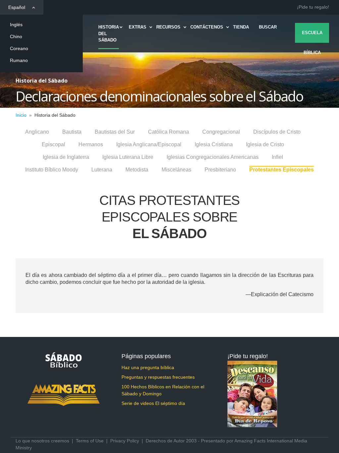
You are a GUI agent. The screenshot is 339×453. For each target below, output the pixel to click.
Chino (16, 36)
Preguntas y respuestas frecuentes (158, 377)
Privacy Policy (124, 440)
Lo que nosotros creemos (42, 440)
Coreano (19, 48)
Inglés (16, 24)
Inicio (21, 115)
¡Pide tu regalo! (313, 7)
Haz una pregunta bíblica (147, 367)
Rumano (19, 60)
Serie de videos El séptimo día (153, 403)
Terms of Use (90, 440)
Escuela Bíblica (312, 36)
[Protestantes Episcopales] (281, 166)
